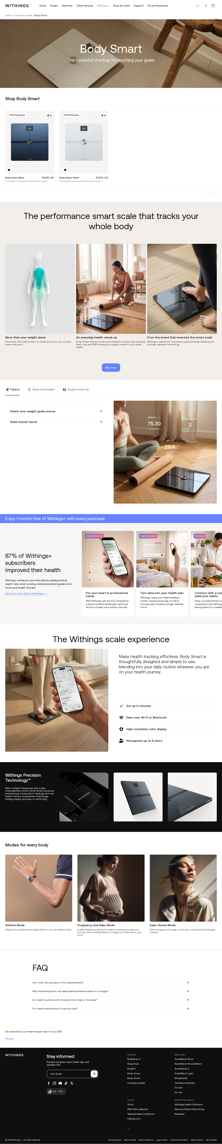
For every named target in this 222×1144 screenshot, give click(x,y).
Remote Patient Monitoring (189, 1109)
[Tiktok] (66, 1083)
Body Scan (133, 1063)
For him (179, 1087)
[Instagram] (54, 1083)
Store (130, 1104)
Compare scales (136, 1083)
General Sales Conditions (141, 1114)
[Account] (206, 5)
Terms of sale (130, 1140)
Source (10, 1038)
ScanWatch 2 (182, 1068)
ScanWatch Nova (184, 1059)
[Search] (197, 5)
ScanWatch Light (184, 1073)
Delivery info (134, 1118)
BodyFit (131, 1068)
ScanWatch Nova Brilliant (188, 1063)
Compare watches (185, 1083)
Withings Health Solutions (189, 1104)
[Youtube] (60, 1083)
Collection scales (23, 15)
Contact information (179, 1140)
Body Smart (133, 1078)
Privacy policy (115, 1140)
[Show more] (172, 1128)
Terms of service (145, 1140)
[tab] (12, 391)
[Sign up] (94, 1073)
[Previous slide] (205, 193)
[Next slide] (213, 193)
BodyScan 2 (133, 1059)
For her (178, 1092)
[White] (11, 170)
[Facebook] (49, 1083)
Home (8, 15)
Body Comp (133, 1073)
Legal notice (161, 1140)
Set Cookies (211, 1140)
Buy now (111, 367)
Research (180, 1114)
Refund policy (197, 1140)
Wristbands (181, 1078)
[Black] (9, 170)
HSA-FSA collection (137, 1109)
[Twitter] (72, 1083)
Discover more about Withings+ (25, 593)
